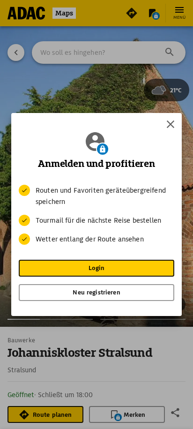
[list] (96, 215)
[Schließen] (170, 124)
